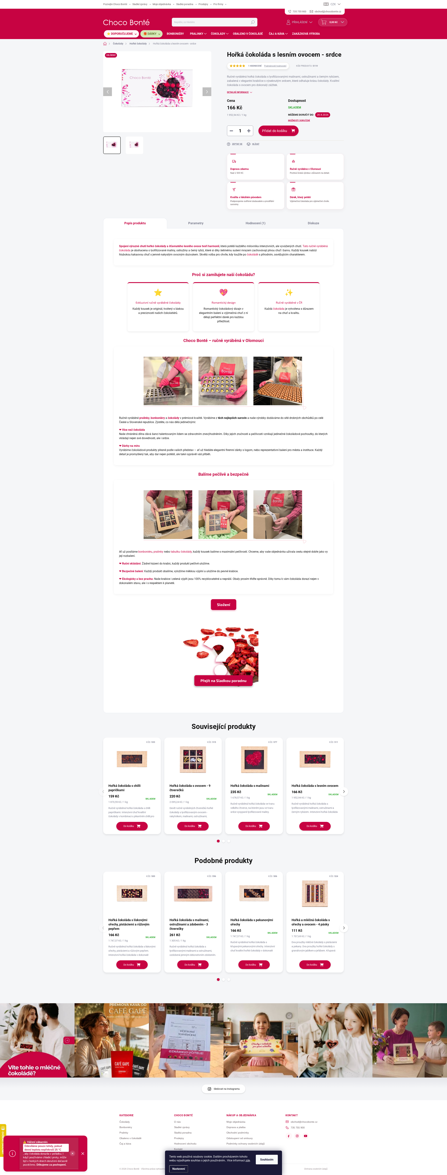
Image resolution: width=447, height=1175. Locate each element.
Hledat (252, 22)
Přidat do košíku (274, 131)
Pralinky (123, 1132)
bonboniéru (145, 551)
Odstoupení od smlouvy (239, 1138)
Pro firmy (218, 4)
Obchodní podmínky (237, 1132)
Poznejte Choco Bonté (115, 4)
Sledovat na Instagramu (227, 1088)
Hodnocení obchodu (185, 1143)
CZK (333, 4)
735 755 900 (298, 1127)
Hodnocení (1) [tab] (255, 223)
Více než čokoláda (133, 429)
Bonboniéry (125, 1127)
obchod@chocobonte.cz (304, 1121)
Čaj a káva (125, 1143)
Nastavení (178, 1168)
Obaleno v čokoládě (130, 1138)
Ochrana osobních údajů (316, 1169)
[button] (218, 841)
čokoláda (278, 308)
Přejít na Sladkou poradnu (223, 680)
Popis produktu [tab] (135, 223)
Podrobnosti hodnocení (275, 66)
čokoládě (252, 254)
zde (248, 1160)
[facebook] (288, 1136)
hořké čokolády (156, 246)
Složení (223, 604)
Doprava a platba (236, 1127)
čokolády (175, 302)
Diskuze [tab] (313, 223)
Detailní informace (238, 92)
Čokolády (124, 1121)
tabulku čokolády (181, 551)
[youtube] (305, 1136)
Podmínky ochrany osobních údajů (245, 1143)
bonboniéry (158, 418)
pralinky (144, 418)
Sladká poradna (184, 4)
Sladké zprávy (139, 4)
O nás (177, 1121)
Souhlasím (266, 1159)
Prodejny (203, 4)
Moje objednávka (162, 4)
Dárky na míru (131, 445)
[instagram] (297, 1136)
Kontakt (178, 1149)
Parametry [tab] (195, 223)
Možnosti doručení (299, 120)
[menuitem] (121, 33)
